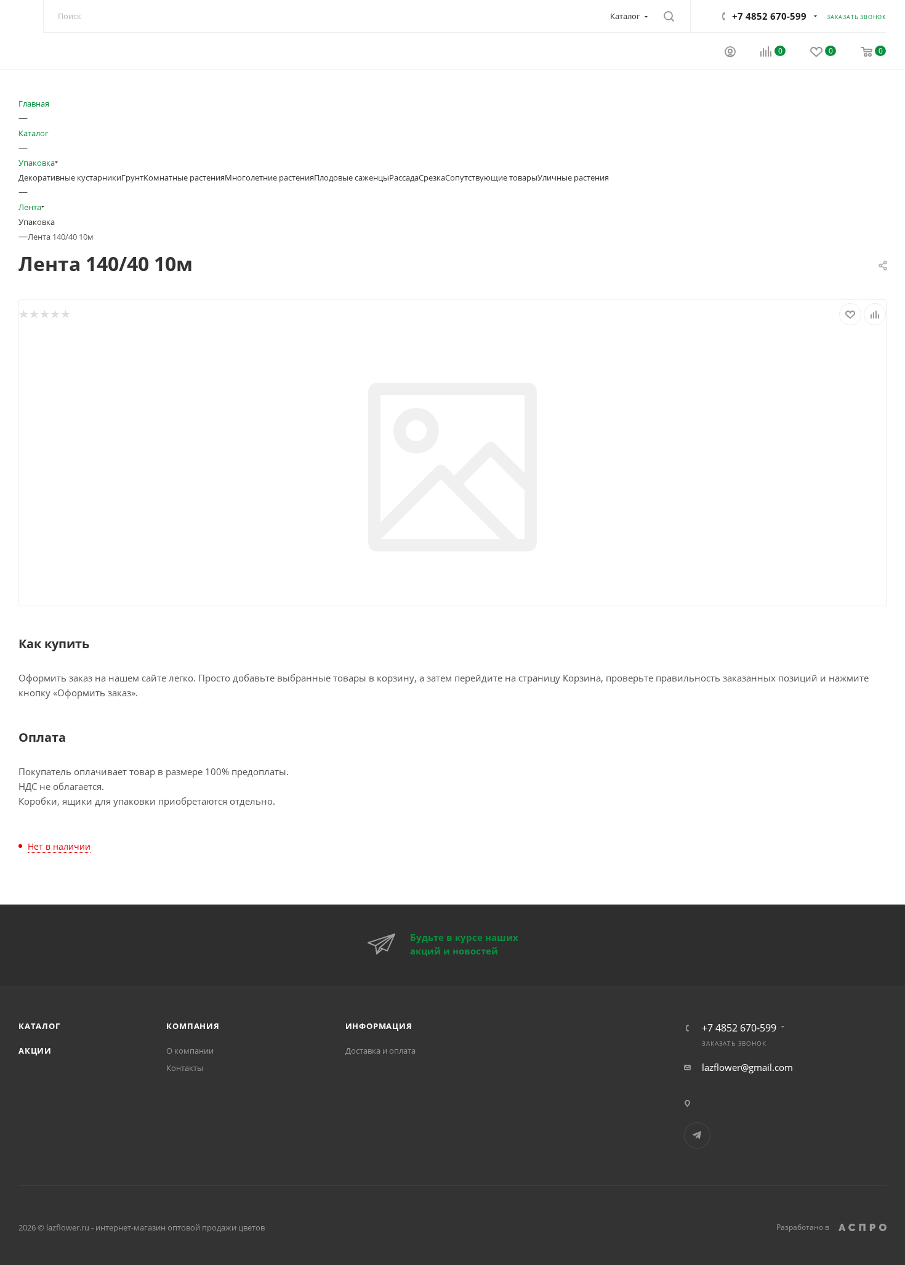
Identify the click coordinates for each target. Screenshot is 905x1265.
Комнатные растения (184, 177)
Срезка (432, 177)
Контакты (184, 1067)
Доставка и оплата (380, 1050)
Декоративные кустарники (69, 177)
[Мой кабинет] (730, 53)
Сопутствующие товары (491, 177)
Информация (378, 1025)
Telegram (697, 1135)
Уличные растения (573, 177)
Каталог (39, 1025)
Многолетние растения (269, 177)
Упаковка (36, 221)
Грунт (132, 177)
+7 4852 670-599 (769, 16)
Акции (35, 1050)
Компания (192, 1025)
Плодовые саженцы (351, 177)
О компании (190, 1050)
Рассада (404, 177)
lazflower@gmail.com (747, 1067)
